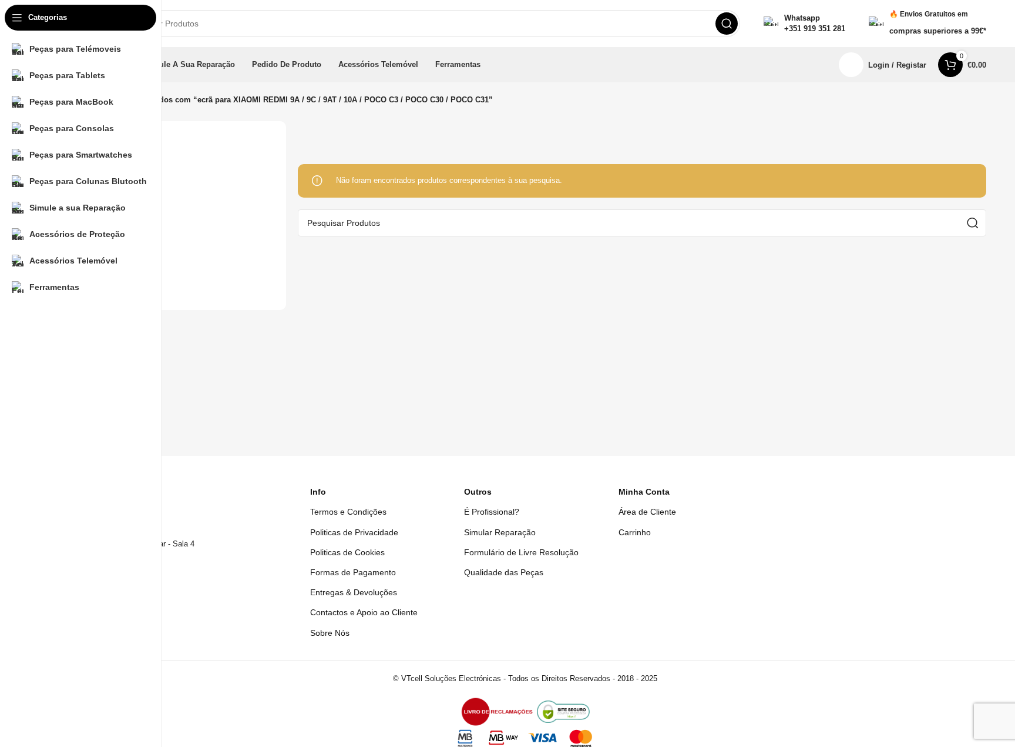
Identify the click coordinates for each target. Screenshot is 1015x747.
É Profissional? (491, 511)
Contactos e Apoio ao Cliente (364, 612)
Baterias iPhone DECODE (117, 165)
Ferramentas (94, 206)
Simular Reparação (500, 532)
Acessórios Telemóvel (110, 246)
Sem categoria (97, 186)
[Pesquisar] (726, 23)
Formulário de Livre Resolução (521, 552)
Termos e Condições (348, 511)
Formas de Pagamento (353, 572)
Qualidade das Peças (503, 572)
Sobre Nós (329, 633)
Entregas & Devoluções (353, 592)
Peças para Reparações (113, 226)
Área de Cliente (647, 511)
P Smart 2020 (96, 266)
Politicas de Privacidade (354, 532)
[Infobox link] (804, 23)
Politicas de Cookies (347, 552)
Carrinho (635, 532)
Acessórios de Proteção (113, 286)
